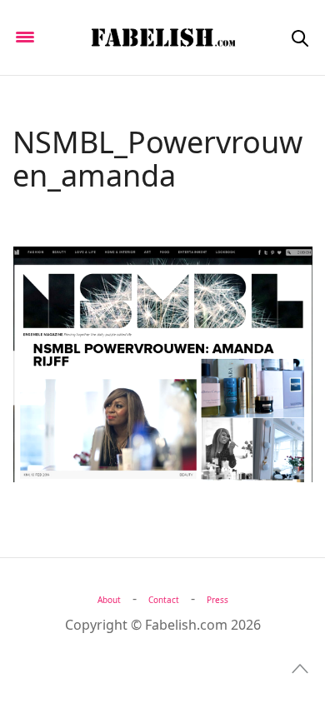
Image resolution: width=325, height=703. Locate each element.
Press (217, 600)
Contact (163, 600)
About (109, 600)
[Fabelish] (163, 37)
